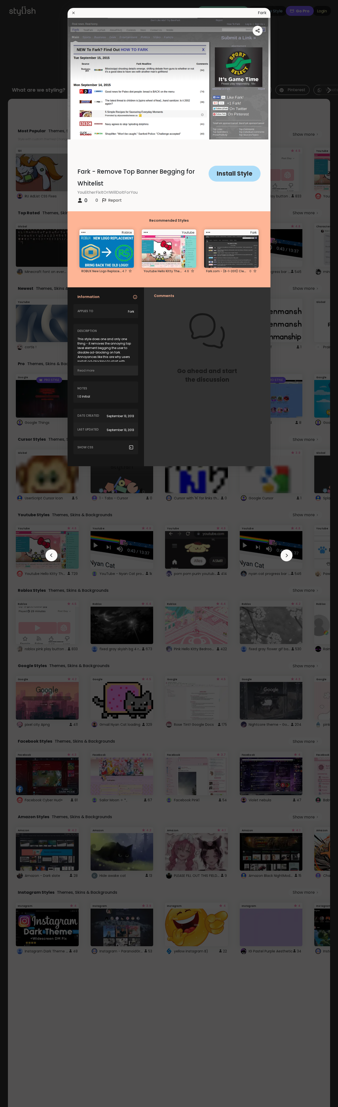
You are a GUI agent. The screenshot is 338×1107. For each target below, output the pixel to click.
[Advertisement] (20, 553)
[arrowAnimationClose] (51, 555)
